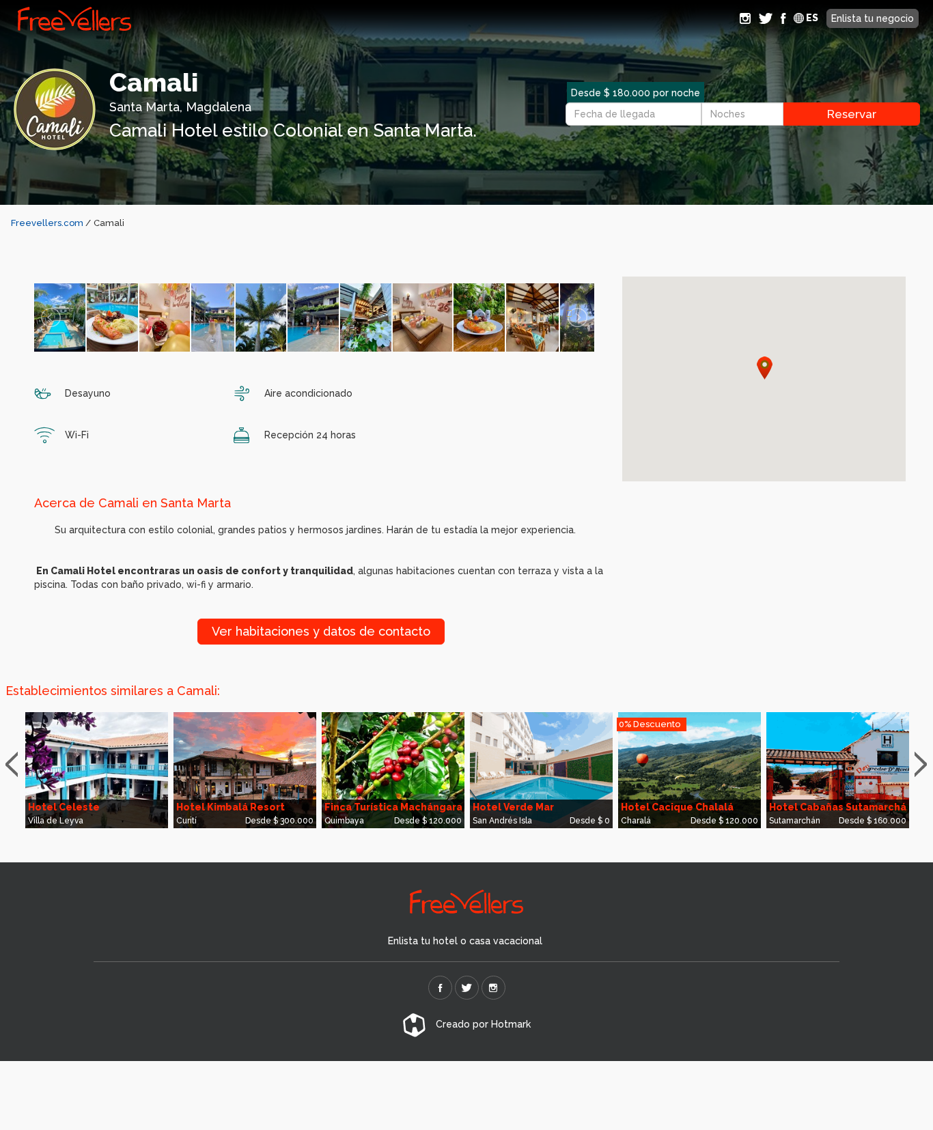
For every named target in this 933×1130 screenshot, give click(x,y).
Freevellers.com (47, 223)
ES (811, 17)
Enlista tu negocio (872, 18)
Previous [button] (17, 765)
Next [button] (924, 765)
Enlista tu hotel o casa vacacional (465, 940)
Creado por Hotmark (482, 1024)
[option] (96, 770)
